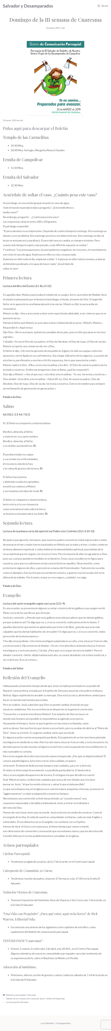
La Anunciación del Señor (17, 1002)
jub (63, 28)
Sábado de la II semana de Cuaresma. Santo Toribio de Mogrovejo (35, 998)
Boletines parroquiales (16, 995)
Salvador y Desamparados (28, 5)
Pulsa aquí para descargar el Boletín (35, 128)
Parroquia (31, 995)
